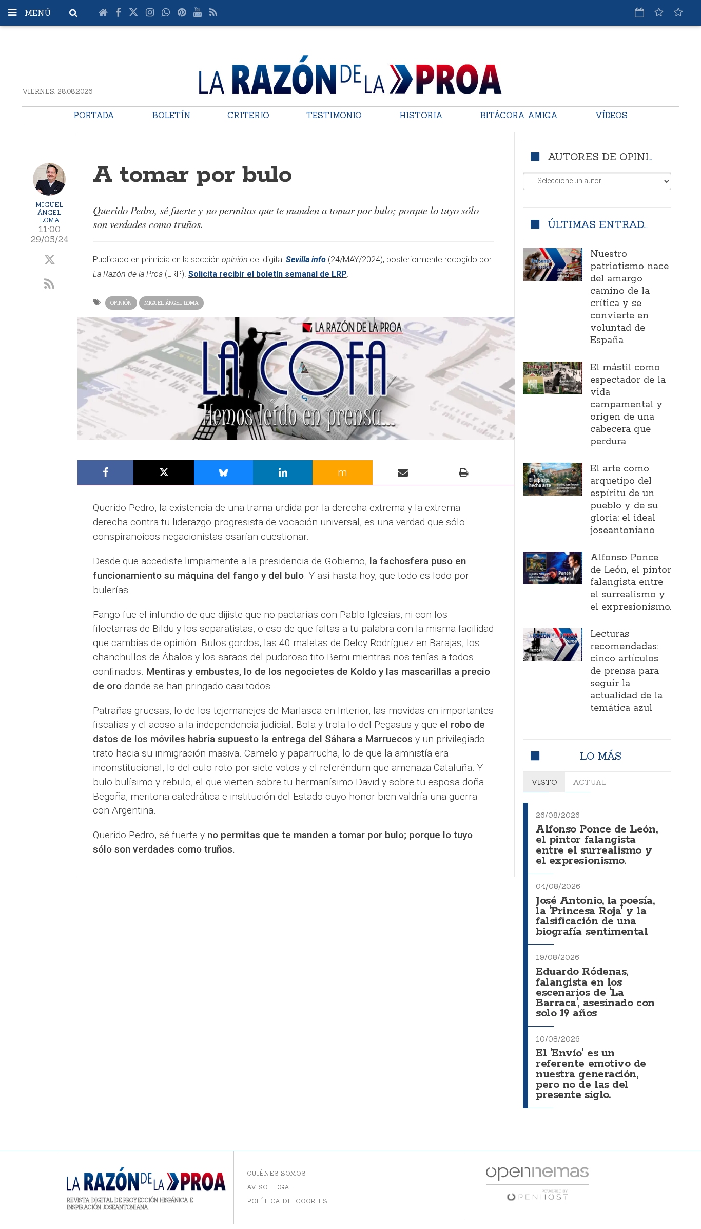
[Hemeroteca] (639, 12)
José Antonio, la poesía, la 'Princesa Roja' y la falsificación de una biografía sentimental (595, 916)
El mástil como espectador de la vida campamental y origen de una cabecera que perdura (628, 405)
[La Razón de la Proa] (350, 73)
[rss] (49, 284)
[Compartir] (105, 472)
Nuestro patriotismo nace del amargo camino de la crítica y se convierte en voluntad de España (629, 297)
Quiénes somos (276, 1173)
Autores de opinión (606, 156)
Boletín (171, 115)
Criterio (248, 115)
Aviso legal (270, 1187)
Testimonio (334, 115)
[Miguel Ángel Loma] (49, 179)
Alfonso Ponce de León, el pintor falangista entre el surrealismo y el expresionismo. (630, 582)
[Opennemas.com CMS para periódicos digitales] (537, 1183)
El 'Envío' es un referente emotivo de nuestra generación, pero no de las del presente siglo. (591, 1074)
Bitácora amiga (519, 115)
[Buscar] (73, 13)
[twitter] (49, 260)
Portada (93, 115)
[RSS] (213, 13)
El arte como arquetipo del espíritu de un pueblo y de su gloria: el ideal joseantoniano (624, 500)
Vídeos (611, 115)
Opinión (121, 302)
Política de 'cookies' (288, 1201)
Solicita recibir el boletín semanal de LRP (267, 274)
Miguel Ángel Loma (49, 212)
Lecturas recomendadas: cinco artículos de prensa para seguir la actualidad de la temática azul (626, 671)
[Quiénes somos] (678, 12)
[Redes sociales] (659, 12)
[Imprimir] (463, 472)
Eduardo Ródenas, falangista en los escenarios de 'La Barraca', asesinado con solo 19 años (595, 992)
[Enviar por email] (403, 472)
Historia (421, 115)
